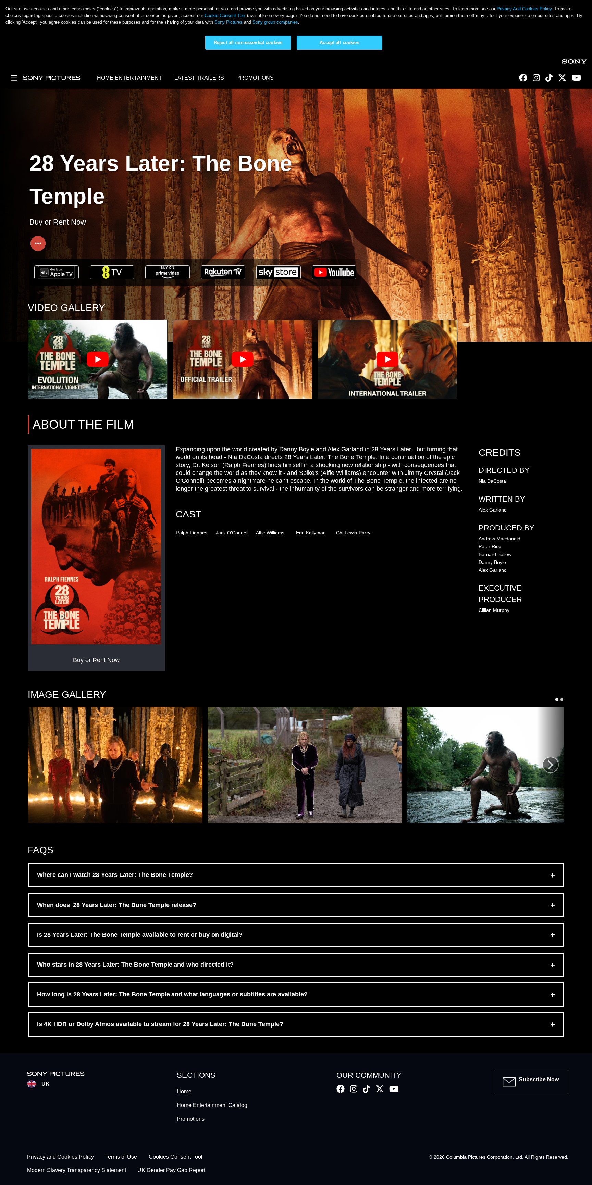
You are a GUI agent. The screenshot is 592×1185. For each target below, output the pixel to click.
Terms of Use (121, 1157)
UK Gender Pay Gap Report (171, 1170)
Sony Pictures (228, 22)
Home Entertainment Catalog (212, 1105)
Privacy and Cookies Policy (60, 1157)
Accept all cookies (339, 42)
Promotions (191, 1119)
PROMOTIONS (255, 78)
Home (184, 1091)
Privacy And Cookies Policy (524, 8)
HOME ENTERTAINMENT (129, 78)
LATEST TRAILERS (199, 78)
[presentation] (550, 765)
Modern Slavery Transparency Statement (76, 1170)
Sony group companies (275, 22)
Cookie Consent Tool (225, 15)
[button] (115, 765)
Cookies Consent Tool (175, 1157)
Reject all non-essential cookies (248, 42)
